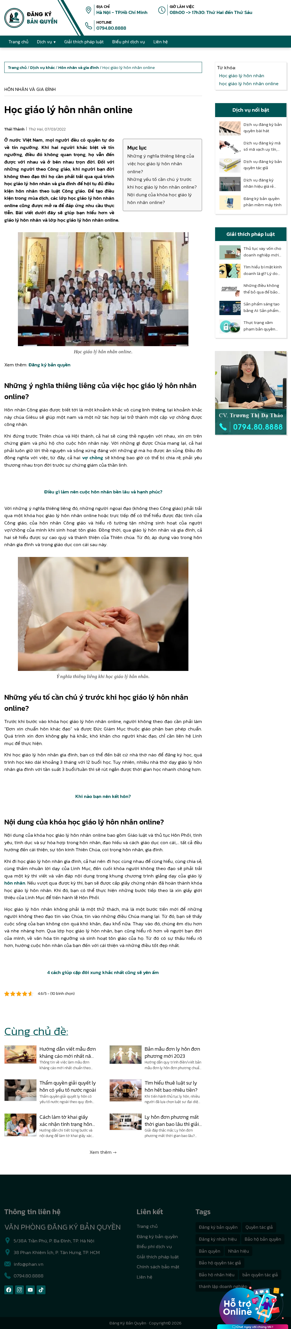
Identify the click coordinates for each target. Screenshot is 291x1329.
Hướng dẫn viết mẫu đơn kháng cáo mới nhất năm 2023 (68, 1052)
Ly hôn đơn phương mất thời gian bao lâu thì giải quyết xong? (172, 1120)
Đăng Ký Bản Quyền (127, 1323)
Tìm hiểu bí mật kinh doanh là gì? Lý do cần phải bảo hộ (263, 270)
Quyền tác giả (259, 1227)
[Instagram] (19, 1289)
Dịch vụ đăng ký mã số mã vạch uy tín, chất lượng (262, 146)
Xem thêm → (103, 1152)
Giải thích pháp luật (158, 1256)
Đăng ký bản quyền (49, 364)
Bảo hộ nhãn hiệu (216, 1274)
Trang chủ (147, 1226)
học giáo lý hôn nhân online (248, 83)
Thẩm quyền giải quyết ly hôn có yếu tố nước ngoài (68, 1086)
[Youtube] (30, 1289)
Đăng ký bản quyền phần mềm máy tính (263, 201)
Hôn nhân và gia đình (30, 89)
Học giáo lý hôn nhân (241, 75)
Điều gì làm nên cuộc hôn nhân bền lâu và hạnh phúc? (103, 491)
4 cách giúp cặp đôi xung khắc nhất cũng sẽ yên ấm (103, 972)
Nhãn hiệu (238, 1251)
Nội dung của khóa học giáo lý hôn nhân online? (159, 198)
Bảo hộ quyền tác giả (220, 1262)
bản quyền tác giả (260, 1274)
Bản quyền (209, 1251)
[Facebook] (8, 1289)
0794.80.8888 (111, 28)
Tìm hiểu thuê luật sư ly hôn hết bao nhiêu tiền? (171, 1086)
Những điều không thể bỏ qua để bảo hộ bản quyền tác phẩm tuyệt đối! (261, 288)
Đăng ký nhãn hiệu (218, 1239)
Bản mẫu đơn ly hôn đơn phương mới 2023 (172, 1052)
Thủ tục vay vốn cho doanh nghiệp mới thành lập (262, 251)
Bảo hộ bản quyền (263, 1239)
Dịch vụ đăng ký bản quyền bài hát (263, 127)
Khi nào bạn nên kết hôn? (103, 796)
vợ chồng (92, 457)
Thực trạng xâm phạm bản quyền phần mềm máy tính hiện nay (263, 325)
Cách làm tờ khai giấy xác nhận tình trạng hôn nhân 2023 (66, 1120)
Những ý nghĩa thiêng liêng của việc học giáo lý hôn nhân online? (160, 163)
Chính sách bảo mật (158, 1266)
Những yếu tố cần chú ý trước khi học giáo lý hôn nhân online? (162, 183)
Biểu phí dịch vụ (154, 1246)
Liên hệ (144, 1277)
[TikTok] (41, 1289)
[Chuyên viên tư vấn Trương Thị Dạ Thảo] (250, 393)
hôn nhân (14, 883)
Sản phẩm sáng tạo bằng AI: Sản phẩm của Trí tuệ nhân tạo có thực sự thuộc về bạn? (262, 307)
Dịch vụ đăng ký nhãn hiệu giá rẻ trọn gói (259, 183)
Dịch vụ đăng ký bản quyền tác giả (263, 164)
